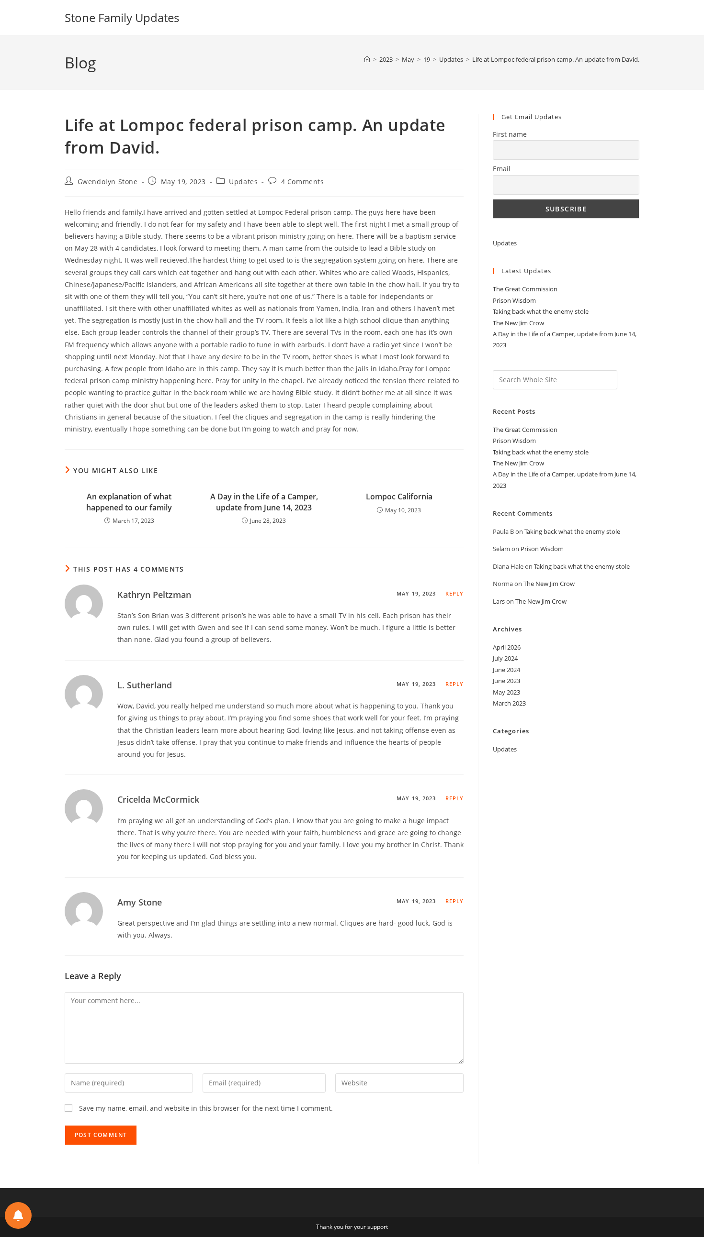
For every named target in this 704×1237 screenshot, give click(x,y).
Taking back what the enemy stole (541, 311)
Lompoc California (399, 496)
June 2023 (506, 680)
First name (510, 134)
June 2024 (506, 669)
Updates (243, 181)
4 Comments (302, 181)
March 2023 (509, 703)
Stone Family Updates (122, 17)
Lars (499, 601)
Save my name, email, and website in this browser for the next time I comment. (206, 1108)
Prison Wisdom (514, 300)
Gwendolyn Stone (108, 181)
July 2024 (505, 658)
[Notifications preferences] (18, 1215)
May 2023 (506, 692)
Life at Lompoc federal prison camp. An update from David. (555, 59)
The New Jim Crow (518, 323)
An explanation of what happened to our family (129, 501)
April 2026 (507, 647)
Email (502, 168)
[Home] (367, 59)
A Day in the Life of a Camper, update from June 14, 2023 (264, 501)
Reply (454, 593)
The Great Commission (525, 289)
